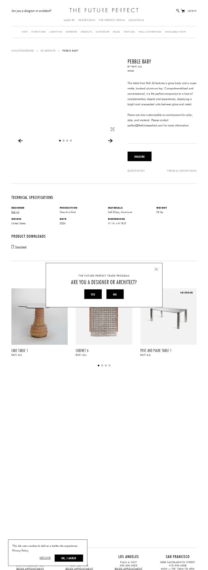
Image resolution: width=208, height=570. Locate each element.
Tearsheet (20, 247)
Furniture (38, 32)
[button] (60, 141)
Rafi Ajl (137, 67)
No (115, 294)
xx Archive (48, 51)
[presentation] (20, 141)
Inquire (139, 157)
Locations (136, 20)
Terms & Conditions (182, 171)
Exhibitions (87, 20)
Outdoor (103, 32)
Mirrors (71, 32)
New (25, 32)
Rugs (116, 32)
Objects (86, 32)
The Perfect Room (112, 20)
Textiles (129, 32)
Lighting (55, 32)
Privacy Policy (20, 550)
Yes (93, 294)
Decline (45, 558)
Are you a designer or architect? (31, 11)
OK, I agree (68, 558)
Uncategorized (22, 51)
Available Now (175, 32)
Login (192, 11)
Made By (69, 20)
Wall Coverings (150, 32)
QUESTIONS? (136, 171)
